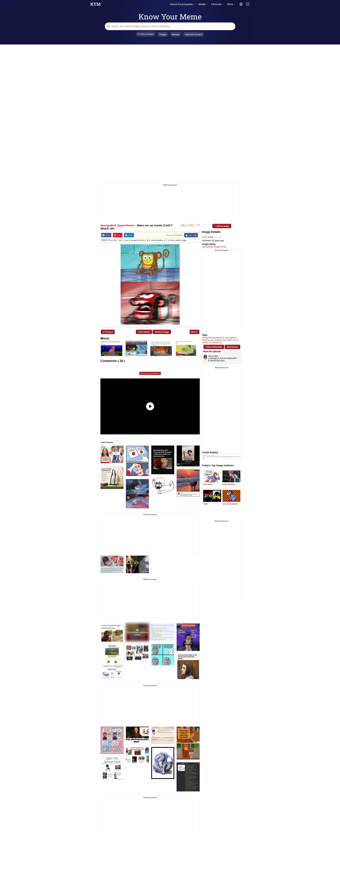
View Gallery (144, 332)
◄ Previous (107, 332)
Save (118, 235)
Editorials (216, 4)
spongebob (231, 337)
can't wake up (215, 342)
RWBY (205, 504)
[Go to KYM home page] (95, 5)
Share (107, 235)
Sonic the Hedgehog (230, 504)
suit (212, 340)
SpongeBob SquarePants (117, 225)
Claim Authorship (214, 347)
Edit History (232, 347)
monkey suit (220, 340)
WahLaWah (213, 356)
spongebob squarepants (213, 337)
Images (162, 34)
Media (202, 4)
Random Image (162, 332)
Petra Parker (208, 484)
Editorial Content (193, 34)
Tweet (130, 235)
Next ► (194, 332)
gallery (143, 240)
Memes (175, 34)
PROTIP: (104, 240)
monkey (205, 340)
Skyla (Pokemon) (228, 484)
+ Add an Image (222, 226)
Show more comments (150, 373)
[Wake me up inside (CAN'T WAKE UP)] (150, 284)
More (230, 4)
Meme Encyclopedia (181, 4)
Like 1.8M (192, 235)
